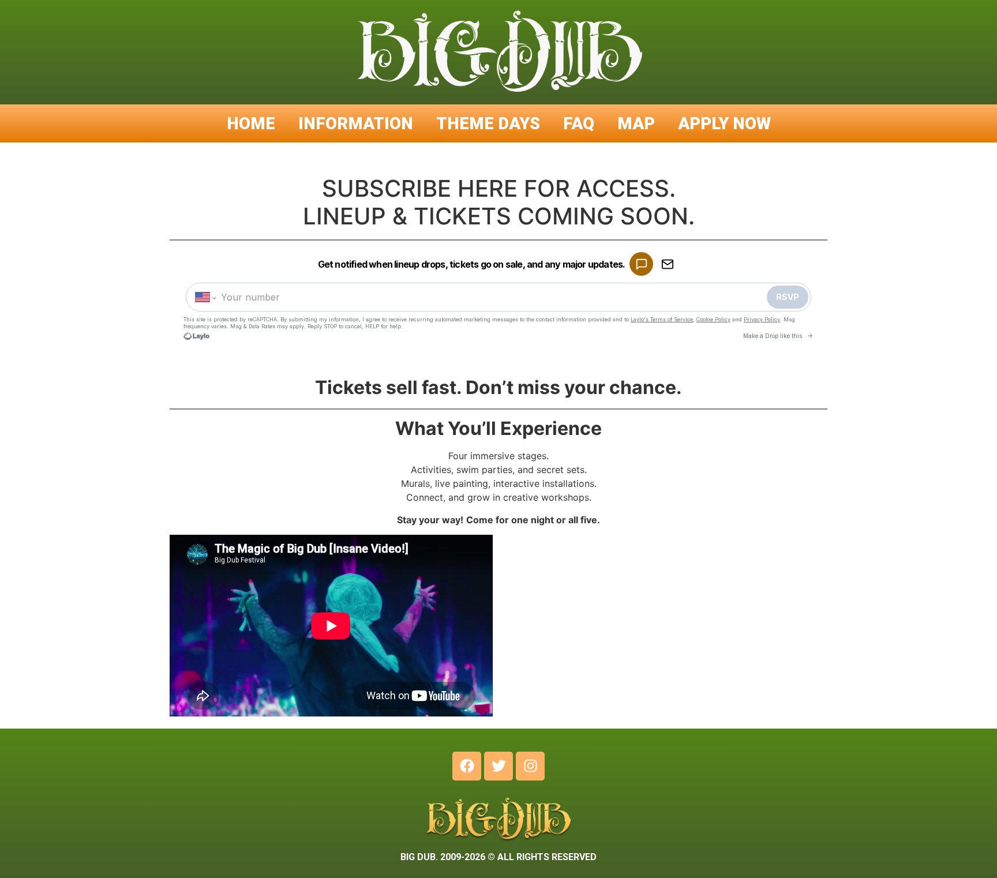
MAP (636, 123)
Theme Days (488, 123)
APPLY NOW (724, 123)
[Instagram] (530, 766)
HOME (251, 123)
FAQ (578, 123)
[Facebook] (466, 766)
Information (355, 123)
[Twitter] (498, 766)
